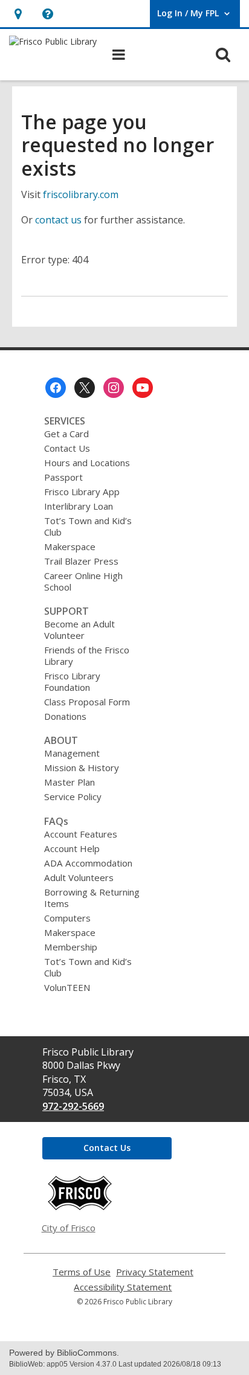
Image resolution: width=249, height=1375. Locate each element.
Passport (63, 477)
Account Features (80, 834)
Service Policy (73, 796)
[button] (18, 13)
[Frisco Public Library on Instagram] (113, 387)
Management (72, 753)
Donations (65, 716)
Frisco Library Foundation (72, 681)
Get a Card (66, 434)
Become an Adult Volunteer (79, 629)
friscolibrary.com (80, 194)
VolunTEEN (67, 987)
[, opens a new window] (79, 1207)
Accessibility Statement (123, 1287)
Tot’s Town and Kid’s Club (88, 526)
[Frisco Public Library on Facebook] (55, 387)
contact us (58, 219)
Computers (67, 918)
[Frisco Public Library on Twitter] (84, 387)
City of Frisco (68, 1228)
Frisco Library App (82, 492)
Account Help (72, 848)
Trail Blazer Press (81, 561)
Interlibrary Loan (78, 506)
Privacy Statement (154, 1272)
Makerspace (69, 546)
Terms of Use (82, 1272)
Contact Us (67, 448)
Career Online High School (83, 581)
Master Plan (69, 782)
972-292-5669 (73, 1106)
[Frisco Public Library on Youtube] (142, 387)
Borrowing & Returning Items (92, 897)
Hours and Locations (87, 463)
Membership (70, 947)
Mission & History (81, 767)
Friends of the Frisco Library (86, 655)
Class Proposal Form (87, 702)
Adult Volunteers (79, 877)
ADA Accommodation (88, 863)
